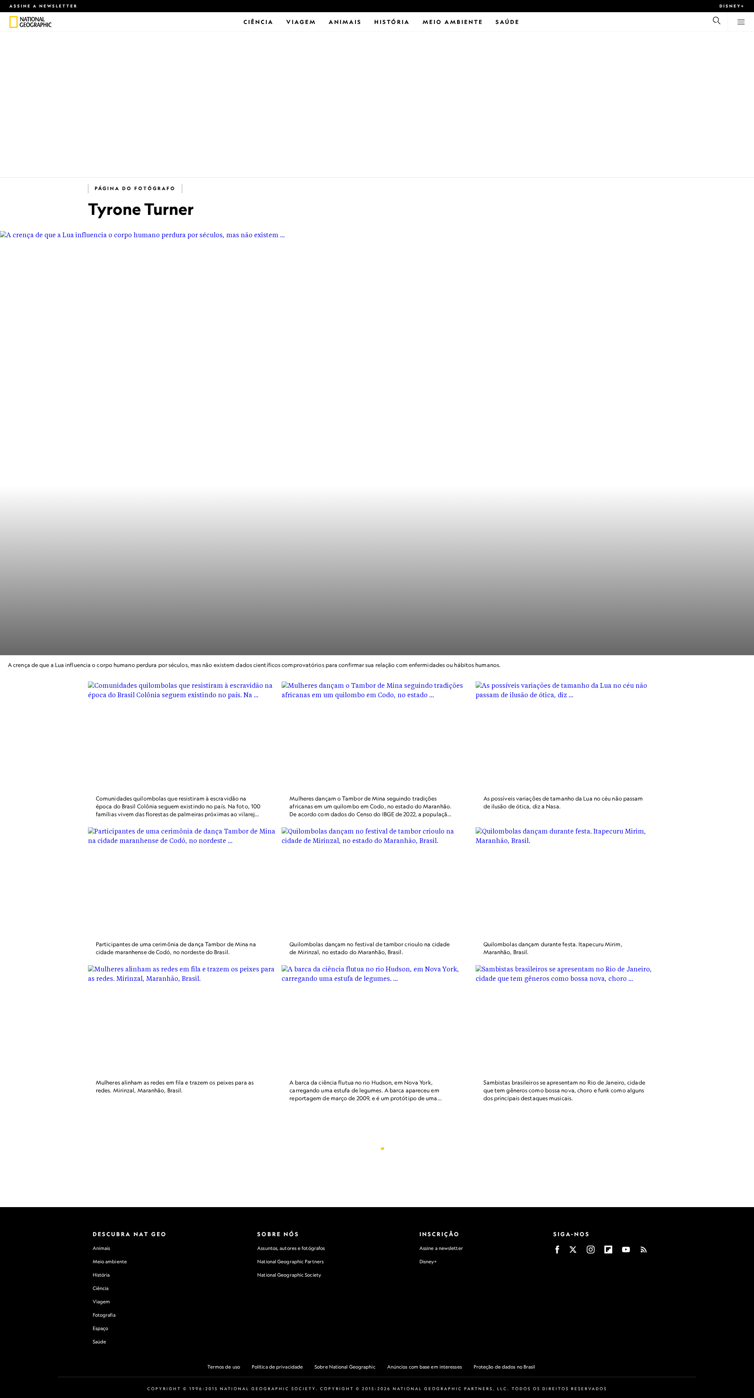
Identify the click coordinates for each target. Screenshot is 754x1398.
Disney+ (732, 6)
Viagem (101, 1302)
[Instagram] (591, 1252)
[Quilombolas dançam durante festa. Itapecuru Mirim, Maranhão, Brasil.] (571, 880)
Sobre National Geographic (345, 1367)
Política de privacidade (277, 1367)
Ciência (101, 1288)
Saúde (99, 1342)
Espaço (100, 1328)
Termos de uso (223, 1367)
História (101, 1275)
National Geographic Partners (290, 1261)
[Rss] (644, 1252)
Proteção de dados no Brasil (504, 1367)
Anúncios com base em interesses (424, 1367)
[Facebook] (557, 1252)
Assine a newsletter (43, 6)
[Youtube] (626, 1252)
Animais (101, 1248)
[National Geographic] (13, 22)
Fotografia (104, 1315)
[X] (573, 1252)
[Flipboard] (608, 1252)
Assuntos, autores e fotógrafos (291, 1248)
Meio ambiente (110, 1261)
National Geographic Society (289, 1275)
